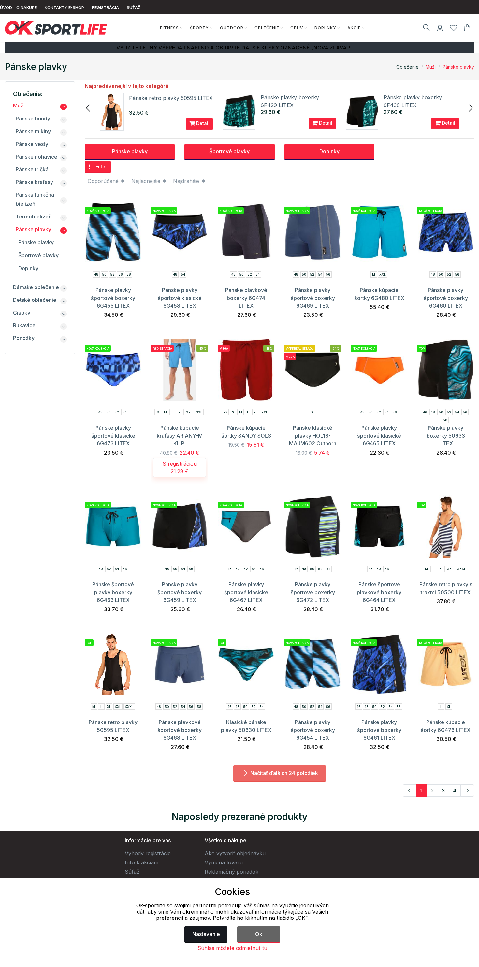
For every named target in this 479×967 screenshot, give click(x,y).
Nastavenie (206, 934)
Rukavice (24, 325)
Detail (202, 123)
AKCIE (354, 27)
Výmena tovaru (224, 862)
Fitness (169, 27)
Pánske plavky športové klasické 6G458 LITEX (180, 298)
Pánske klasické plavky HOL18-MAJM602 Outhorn (312, 436)
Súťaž (132, 871)
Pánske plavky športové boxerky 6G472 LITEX (313, 592)
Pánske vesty (32, 144)
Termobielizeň (34, 216)
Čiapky (21, 312)
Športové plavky (229, 151)
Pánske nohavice (36, 156)
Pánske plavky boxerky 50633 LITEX (446, 436)
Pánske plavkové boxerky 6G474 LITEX (246, 298)
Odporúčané (104, 181)
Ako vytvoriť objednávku (235, 853)
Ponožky (24, 338)
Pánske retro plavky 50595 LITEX (171, 98)
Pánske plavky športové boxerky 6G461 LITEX (379, 730)
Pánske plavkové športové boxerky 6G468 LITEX (179, 730)
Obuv (296, 27)
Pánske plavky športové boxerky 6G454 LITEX (313, 730)
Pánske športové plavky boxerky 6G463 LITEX (113, 592)
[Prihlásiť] (440, 29)
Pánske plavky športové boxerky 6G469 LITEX (313, 298)
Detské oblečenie (34, 300)
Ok (258, 934)
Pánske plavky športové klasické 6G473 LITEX (113, 436)
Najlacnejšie (146, 181)
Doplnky (325, 27)
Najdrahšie (187, 181)
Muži (431, 67)
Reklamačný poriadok (231, 871)
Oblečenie (266, 27)
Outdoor (231, 27)
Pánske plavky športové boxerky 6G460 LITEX (446, 298)
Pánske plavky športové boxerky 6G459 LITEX (179, 592)
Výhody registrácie (148, 853)
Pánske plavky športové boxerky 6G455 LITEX (113, 298)
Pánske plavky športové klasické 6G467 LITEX (246, 592)
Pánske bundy (33, 118)
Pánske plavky (458, 67)
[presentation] (88, 107)
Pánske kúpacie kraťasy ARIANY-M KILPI (180, 436)
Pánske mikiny (33, 131)
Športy (199, 27)
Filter (100, 166)
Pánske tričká (32, 169)
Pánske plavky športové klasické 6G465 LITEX (379, 436)
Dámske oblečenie (36, 287)
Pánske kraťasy (34, 182)
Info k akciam (141, 862)
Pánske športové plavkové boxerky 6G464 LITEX (379, 592)
